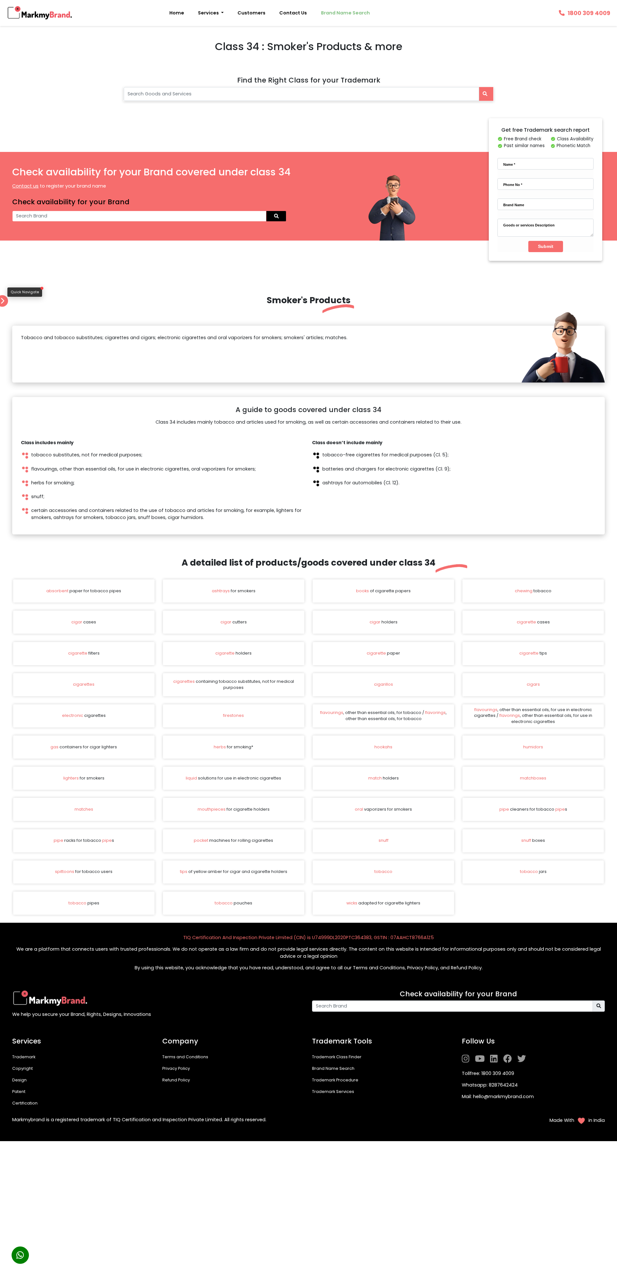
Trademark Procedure (335, 1080)
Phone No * (512, 185)
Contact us (25, 186)
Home (176, 13)
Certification (25, 1103)
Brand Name (513, 205)
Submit (545, 246)
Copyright (22, 1068)
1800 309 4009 (589, 13)
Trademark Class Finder (337, 1057)
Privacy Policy (176, 1068)
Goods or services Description (529, 225)
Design (19, 1080)
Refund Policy (176, 1080)
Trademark (23, 1057)
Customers (251, 13)
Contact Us (293, 13)
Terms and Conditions (185, 1057)
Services (209, 13)
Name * (509, 164)
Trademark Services (333, 1091)
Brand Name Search (345, 13)
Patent (18, 1091)
